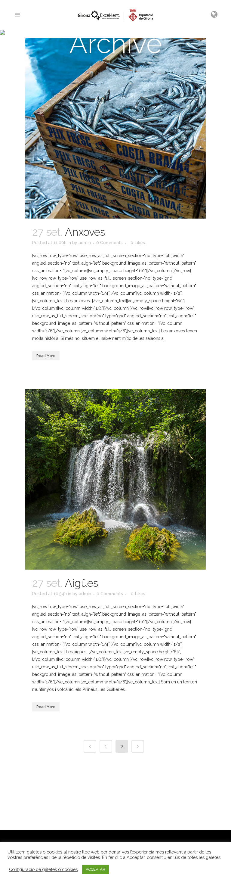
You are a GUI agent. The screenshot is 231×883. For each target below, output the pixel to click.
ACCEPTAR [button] (95, 869)
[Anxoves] (115, 128)
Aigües (81, 583)
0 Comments (109, 242)
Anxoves (85, 232)
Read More (45, 356)
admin (85, 242)
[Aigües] (115, 479)
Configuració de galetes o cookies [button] (43, 869)
